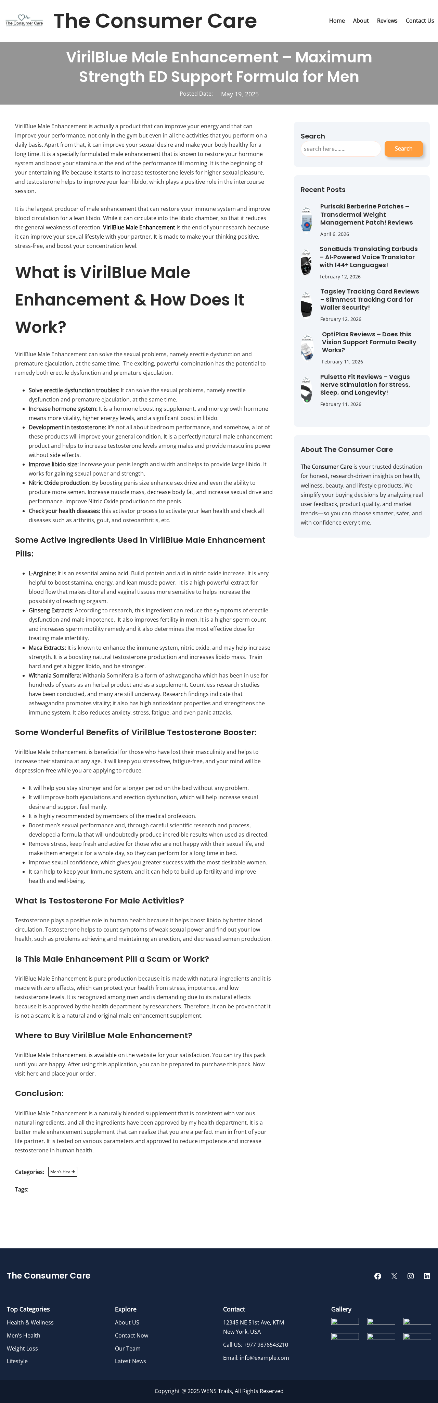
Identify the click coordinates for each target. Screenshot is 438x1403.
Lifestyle (17, 1361)
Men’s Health (62, 1172)
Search (404, 148)
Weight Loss (22, 1348)
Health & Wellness (30, 1322)
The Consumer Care (155, 21)
